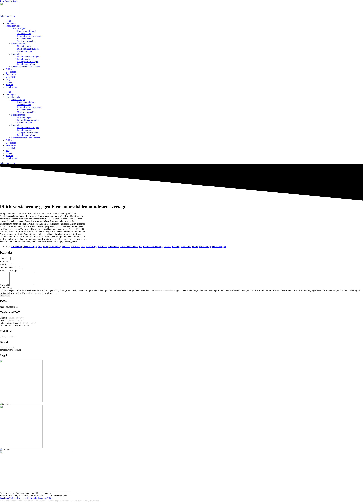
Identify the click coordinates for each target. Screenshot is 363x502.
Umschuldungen (24, 51)
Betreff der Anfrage (9, 270)
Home (8, 21)
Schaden (175, 246)
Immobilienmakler (25, 59)
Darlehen (66, 246)
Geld (83, 246)
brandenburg (55, 246)
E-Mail (3, 264)
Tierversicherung (24, 33)
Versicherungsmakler (26, 41)
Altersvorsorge (30, 246)
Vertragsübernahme (48, 500)
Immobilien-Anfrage (26, 64)
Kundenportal (12, 87)
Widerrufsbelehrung (80, 500)
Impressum (95, 500)
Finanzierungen (18, 43)
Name (3, 258)
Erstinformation (33, 293)
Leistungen (11, 23)
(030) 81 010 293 (15, 320)
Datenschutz (63, 500)
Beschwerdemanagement (11, 500)
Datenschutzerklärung (166, 290)
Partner (9, 82)
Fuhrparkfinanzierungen (28, 49)
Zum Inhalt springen (9, 1)
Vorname (4, 261)
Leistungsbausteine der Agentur (25, 66)
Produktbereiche (13, 26)
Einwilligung (6, 287)
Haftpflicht (102, 246)
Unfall (195, 246)
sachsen (167, 246)
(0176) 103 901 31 (8, 336)
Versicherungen (18, 28)
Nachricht (4, 285)
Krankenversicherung (152, 246)
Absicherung (16, 246)
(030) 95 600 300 (16, 318)
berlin (45, 246)
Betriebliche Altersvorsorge (29, 36)
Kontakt (9, 84)
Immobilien (16, 54)
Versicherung (205, 246)
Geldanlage (91, 246)
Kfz (140, 246)
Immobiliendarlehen (129, 246)
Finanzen (75, 246)
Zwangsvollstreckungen (27, 61)
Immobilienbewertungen (28, 56)
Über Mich (10, 77)
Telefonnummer (7, 267)
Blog (8, 79)
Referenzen (11, 74)
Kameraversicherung (26, 31)
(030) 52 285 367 (28, 323)
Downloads (11, 72)
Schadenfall (186, 246)
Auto (40, 246)
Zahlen (9, 69)
